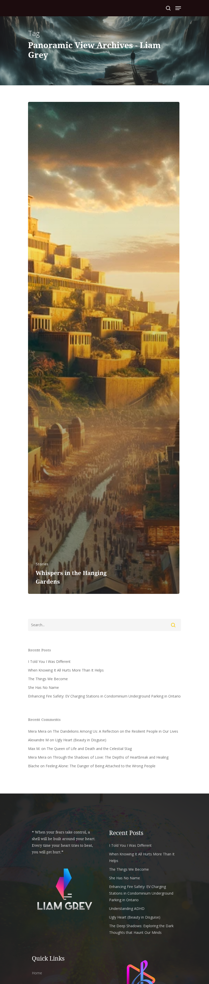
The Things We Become (48, 678)
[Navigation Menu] (178, 8)
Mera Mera (37, 731)
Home (37, 973)
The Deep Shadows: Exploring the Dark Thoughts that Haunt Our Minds (141, 929)
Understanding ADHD (127, 908)
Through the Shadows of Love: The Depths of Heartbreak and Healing (110, 757)
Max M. (34, 748)
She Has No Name (43, 687)
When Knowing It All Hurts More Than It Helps (66, 670)
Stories (42, 564)
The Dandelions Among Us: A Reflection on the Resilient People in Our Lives (115, 731)
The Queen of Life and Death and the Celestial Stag (89, 748)
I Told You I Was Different (49, 661)
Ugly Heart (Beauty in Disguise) (80, 739)
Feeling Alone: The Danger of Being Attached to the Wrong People (100, 765)
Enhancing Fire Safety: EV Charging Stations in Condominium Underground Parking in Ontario (104, 696)
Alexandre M (38, 739)
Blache (33, 765)
